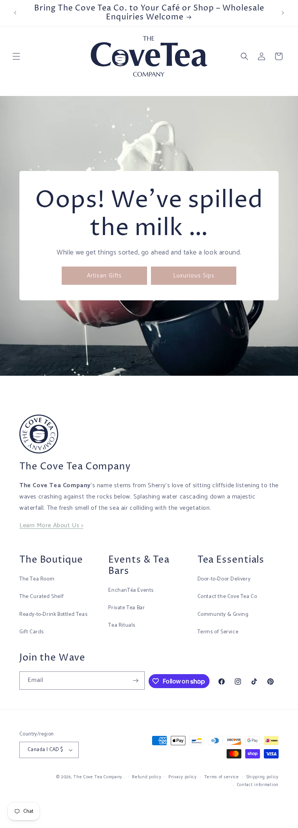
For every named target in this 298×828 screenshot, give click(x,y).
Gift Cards (31, 632)
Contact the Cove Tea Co (227, 596)
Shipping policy (262, 777)
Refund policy (146, 777)
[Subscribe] (135, 680)
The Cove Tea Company (97, 777)
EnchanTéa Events (131, 590)
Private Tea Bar (126, 607)
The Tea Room (36, 579)
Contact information (258, 784)
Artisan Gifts (104, 276)
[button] (16, 56)
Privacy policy (182, 777)
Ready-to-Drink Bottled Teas (53, 614)
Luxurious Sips (194, 276)
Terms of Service (218, 632)
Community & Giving (223, 614)
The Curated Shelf (41, 596)
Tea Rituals (121, 625)
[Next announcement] (282, 12)
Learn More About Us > (51, 525)
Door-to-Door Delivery (224, 579)
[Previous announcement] (15, 12)
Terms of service (221, 777)
